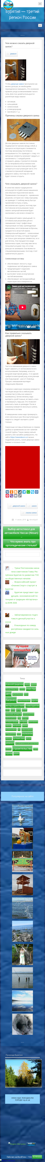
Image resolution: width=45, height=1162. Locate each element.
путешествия (19, 738)
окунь (19, 734)
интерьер (23, 721)
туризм (9, 753)
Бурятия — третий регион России (22, 14)
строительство (22, 748)
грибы (7, 710)
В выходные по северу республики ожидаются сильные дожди (22, 629)
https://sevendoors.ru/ (19, 437)
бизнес (11, 700)
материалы (17, 725)
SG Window (37, 1157)
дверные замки (17, 84)
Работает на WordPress (16, 1157)
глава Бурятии (32, 705)
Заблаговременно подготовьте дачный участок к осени (21, 618)
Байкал (27, 684)
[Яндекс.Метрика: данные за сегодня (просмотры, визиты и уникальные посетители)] (7, 1160)
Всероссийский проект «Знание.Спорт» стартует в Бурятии (21, 585)
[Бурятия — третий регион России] (8, 5)
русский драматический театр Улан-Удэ (27, 743)
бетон (26, 694)
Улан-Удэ (31, 688)
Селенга (22, 689)
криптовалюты (33, 722)
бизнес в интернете (24, 700)
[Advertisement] (22, 467)
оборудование (11, 734)
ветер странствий (15, 705)
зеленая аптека (28, 714)
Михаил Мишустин (12, 689)
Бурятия (33, 684)
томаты (35, 749)
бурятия (35, 700)
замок (34, 506)
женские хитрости (14, 714)
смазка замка (31, 512)
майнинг (8, 725)
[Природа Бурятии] (23, 1073)
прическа (9, 738)
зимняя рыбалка (11, 718)
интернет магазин (12, 722)
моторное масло (11, 729)
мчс (19, 729)
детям (18, 710)
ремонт (13, 54)
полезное (27, 733)
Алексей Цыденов (14, 684)
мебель (25, 725)
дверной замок (19, 506)
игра (19, 718)
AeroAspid (33, 519)
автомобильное (18, 694)
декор (13, 710)
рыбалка (8, 749)
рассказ (28, 738)
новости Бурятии (27, 729)
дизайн (24, 710)
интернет (25, 718)
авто (8, 693)
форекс (16, 754)
